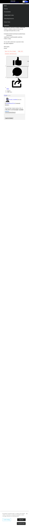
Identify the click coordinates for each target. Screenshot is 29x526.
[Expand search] (25, 2)
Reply (14, 112)
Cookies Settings (7, 519)
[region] (14, 519)
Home (5, 5)
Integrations (6, 25)
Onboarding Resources (9, 18)
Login (26, 1)
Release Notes (7, 22)
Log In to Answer (9, 118)
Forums (6, 8)
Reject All (21, 519)
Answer (17, 77)
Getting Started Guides (9, 15)
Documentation (7, 11)
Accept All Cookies (21, 523)
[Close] (26, 513)
